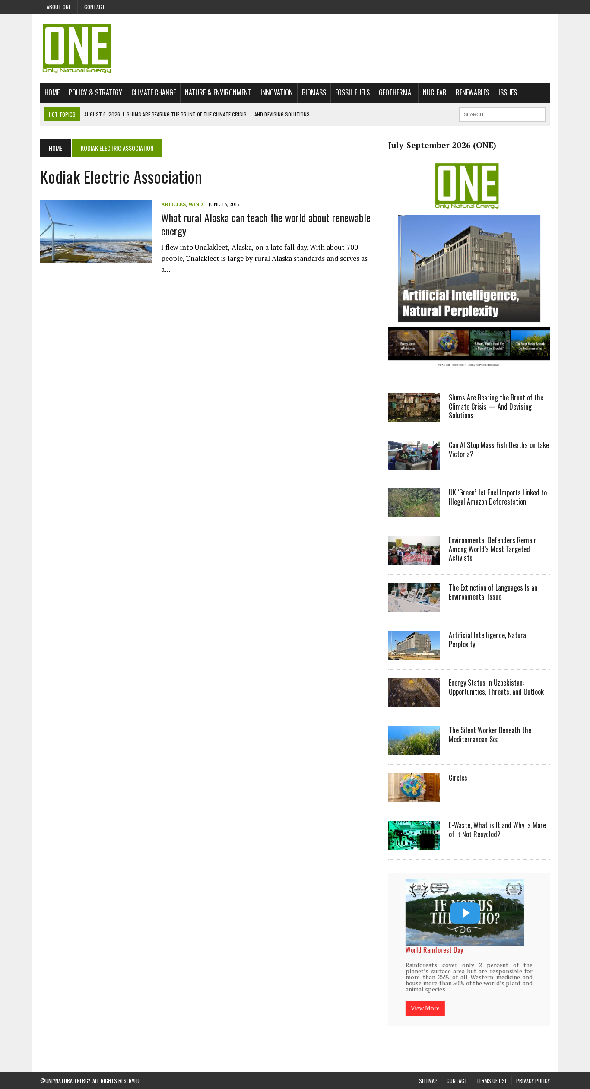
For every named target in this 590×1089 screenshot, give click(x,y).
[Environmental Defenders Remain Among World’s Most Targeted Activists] (414, 558)
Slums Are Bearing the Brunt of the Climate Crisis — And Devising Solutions (496, 406)
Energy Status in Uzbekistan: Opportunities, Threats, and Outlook (496, 687)
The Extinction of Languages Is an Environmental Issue (493, 592)
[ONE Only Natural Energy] (295, 48)
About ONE (59, 6)
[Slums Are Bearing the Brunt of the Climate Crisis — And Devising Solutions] (414, 416)
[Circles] (414, 796)
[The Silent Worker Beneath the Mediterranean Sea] (414, 748)
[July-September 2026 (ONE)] (469, 373)
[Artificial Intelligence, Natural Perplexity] (414, 653)
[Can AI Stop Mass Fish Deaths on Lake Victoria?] (414, 463)
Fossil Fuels (352, 92)
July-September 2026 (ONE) (442, 145)
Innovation (276, 92)
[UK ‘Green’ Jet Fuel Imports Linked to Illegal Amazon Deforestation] (414, 511)
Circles (458, 777)
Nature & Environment (218, 92)
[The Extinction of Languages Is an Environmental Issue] (414, 606)
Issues (507, 92)
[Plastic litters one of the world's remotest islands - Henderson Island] (465, 912)
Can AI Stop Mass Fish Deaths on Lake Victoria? (499, 449)
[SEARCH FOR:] (502, 113)
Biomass (314, 92)
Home (52, 92)
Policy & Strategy (95, 92)
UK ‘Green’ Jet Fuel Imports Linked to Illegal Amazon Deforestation (498, 497)
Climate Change (153, 92)
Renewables (472, 92)
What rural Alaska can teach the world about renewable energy (266, 224)
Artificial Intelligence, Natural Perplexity (488, 639)
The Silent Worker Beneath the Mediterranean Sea (490, 734)
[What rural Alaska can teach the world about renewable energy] (96, 257)
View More (425, 997)
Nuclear (435, 92)
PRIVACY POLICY (533, 1069)
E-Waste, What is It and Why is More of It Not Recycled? (497, 829)
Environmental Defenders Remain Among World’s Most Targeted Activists (493, 549)
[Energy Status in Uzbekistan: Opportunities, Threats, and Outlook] (414, 701)
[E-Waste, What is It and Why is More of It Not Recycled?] (414, 843)
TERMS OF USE (491, 1069)
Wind (195, 204)
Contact (94, 6)
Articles (173, 204)
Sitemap (428, 1069)
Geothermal (396, 92)
